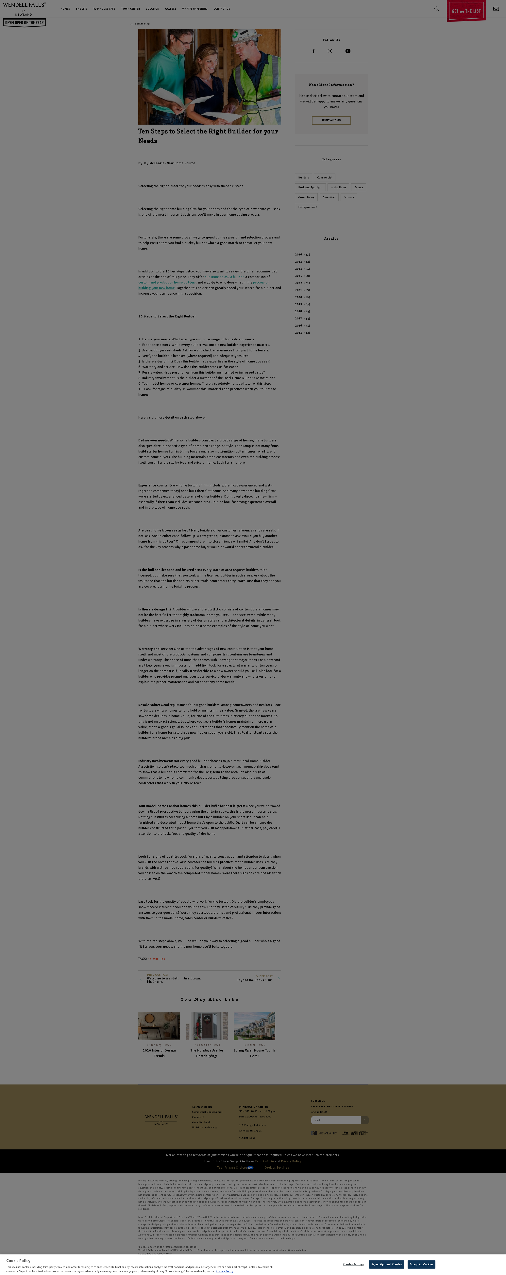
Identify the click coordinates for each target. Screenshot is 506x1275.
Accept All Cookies (421, 1264)
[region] (253, 1264)
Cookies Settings (353, 1264)
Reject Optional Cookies (386, 1264)
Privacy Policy (224, 1270)
